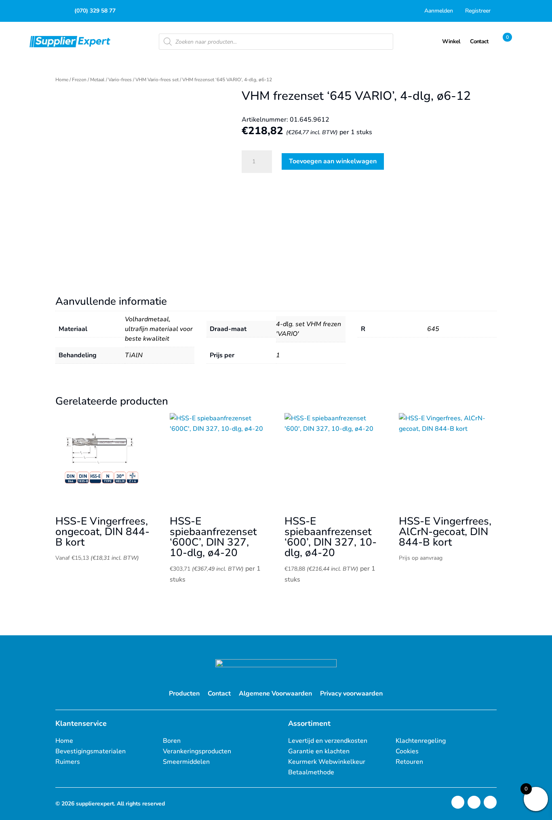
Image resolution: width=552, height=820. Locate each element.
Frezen (79, 79)
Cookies (407, 751)
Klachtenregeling (421, 740)
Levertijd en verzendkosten (327, 740)
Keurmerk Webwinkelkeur (326, 761)
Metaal (97, 79)
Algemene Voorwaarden (275, 693)
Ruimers (67, 761)
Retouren (409, 761)
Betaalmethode (311, 772)
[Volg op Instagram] (457, 802)
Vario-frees (120, 79)
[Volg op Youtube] (490, 802)
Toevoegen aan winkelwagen (333, 161)
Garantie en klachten (319, 751)
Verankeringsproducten (197, 751)
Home (61, 79)
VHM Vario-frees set (157, 79)
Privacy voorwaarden (351, 693)
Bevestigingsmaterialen (90, 751)
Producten (184, 693)
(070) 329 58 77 (95, 11)
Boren (172, 740)
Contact (219, 693)
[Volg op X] (474, 802)
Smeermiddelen (186, 761)
